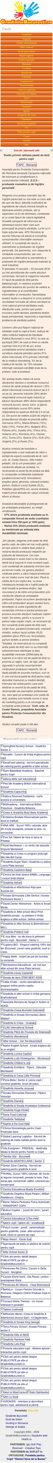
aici (36, 724)
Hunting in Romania (17, 1423)
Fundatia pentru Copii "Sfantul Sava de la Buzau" (26, 1457)
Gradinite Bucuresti (16, 1415)
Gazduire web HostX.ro (34, 1437)
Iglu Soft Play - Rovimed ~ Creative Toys (27, 1446)
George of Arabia (15, 1426)
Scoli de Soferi (14, 1419)
